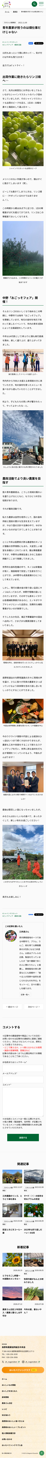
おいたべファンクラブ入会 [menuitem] (12, 1445)
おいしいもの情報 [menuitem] (9, 1385)
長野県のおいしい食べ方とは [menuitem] (13, 1421)
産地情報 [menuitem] (5, 1397)
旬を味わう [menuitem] (6, 1415)
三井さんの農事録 (10, 22)
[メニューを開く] (41, 4)
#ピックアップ (7, 45)
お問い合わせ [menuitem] (7, 1439)
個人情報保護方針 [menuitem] (9, 1433)
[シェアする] (30, 43)
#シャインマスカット (10, 42)
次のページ (33, 1006)
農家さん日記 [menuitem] (7, 1403)
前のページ (13, 1006)
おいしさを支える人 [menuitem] (9, 1391)
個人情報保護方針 (7, 1453)
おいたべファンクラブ (22, 1370)
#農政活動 (17, 45)
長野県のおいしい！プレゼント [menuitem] (14, 1427)
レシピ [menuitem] (4, 1409)
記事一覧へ (25, 994)
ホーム (4, 1379)
